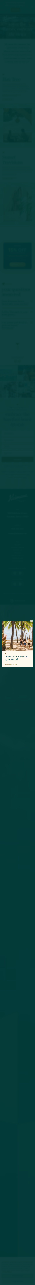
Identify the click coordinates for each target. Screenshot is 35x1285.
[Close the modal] (31, 619)
